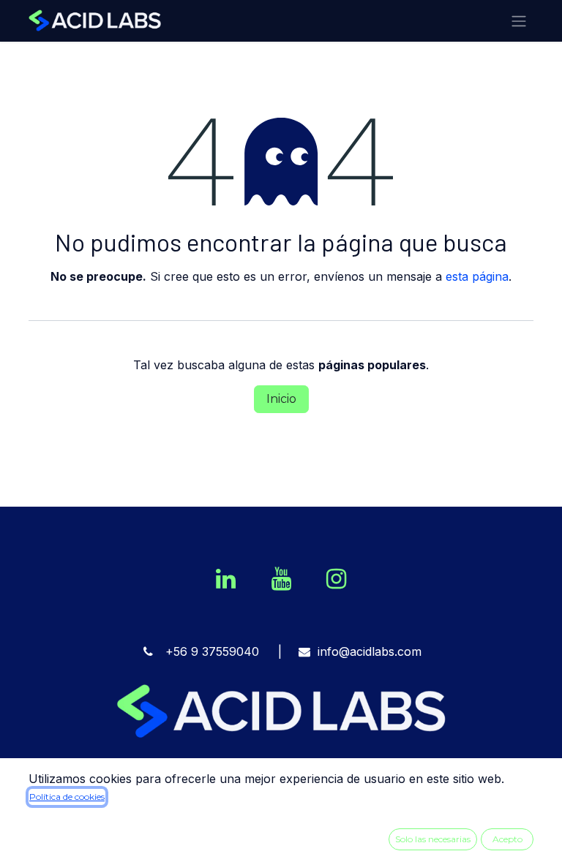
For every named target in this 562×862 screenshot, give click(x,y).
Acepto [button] (507, 838)
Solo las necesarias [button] (433, 838)
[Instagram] (335, 579)
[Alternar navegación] (518, 21)
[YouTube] (281, 579)
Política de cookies (67, 796)
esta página (477, 276)
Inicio (281, 399)
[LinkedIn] (226, 579)
